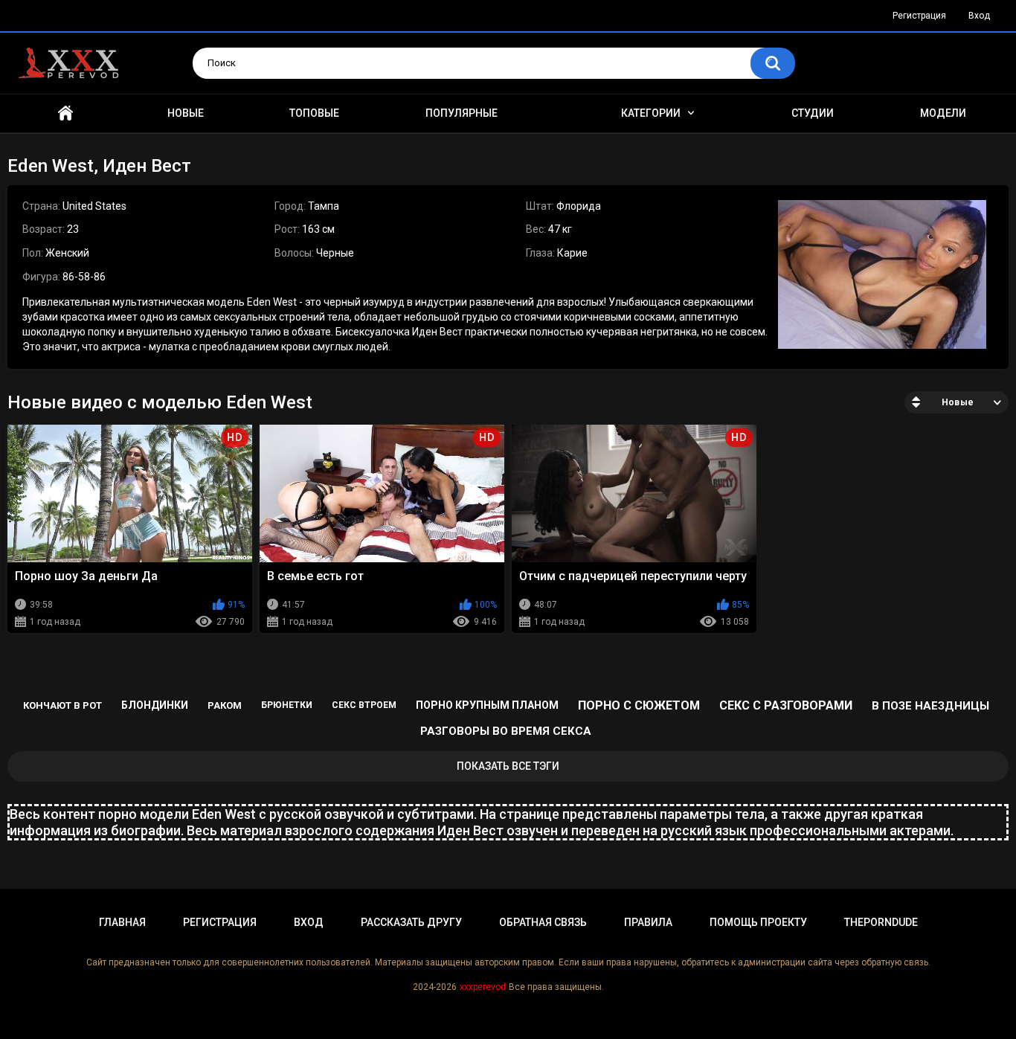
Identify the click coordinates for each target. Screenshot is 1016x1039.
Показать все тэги (508, 766)
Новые (185, 113)
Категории (651, 113)
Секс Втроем (364, 705)
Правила (648, 922)
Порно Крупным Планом (487, 705)
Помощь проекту (758, 922)
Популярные (461, 113)
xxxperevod (483, 987)
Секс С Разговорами (785, 705)
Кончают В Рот (62, 705)
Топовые (314, 113)
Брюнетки (286, 705)
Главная (65, 113)
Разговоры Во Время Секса (505, 731)
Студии (812, 113)
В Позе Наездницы (930, 705)
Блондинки (154, 705)
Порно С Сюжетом (639, 705)
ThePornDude (881, 922)
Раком (225, 705)
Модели (943, 113)
